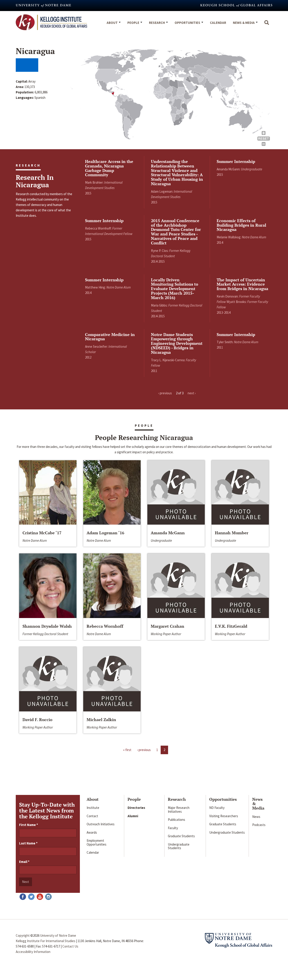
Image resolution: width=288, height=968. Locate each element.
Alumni (133, 816)
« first (127, 750)
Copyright (23, 935)
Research (157, 22)
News (256, 817)
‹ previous (165, 393)
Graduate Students (181, 836)
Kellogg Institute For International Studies (45, 941)
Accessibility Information (33, 952)
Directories (136, 808)
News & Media (244, 22)
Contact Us (70, 946)
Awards (92, 832)
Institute (93, 808)
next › (192, 393)
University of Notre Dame (58, 935)
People (133, 22)
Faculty (173, 828)
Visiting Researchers (223, 816)
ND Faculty (217, 808)
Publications (176, 819)
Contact (92, 816)
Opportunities (188, 22)
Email (24, 862)
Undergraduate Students (178, 846)
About (112, 22)
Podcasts (259, 825)
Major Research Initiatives (178, 810)
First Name (28, 825)
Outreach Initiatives (101, 824)
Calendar (218, 22)
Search (266, 25)
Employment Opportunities (96, 842)
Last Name (28, 843)
